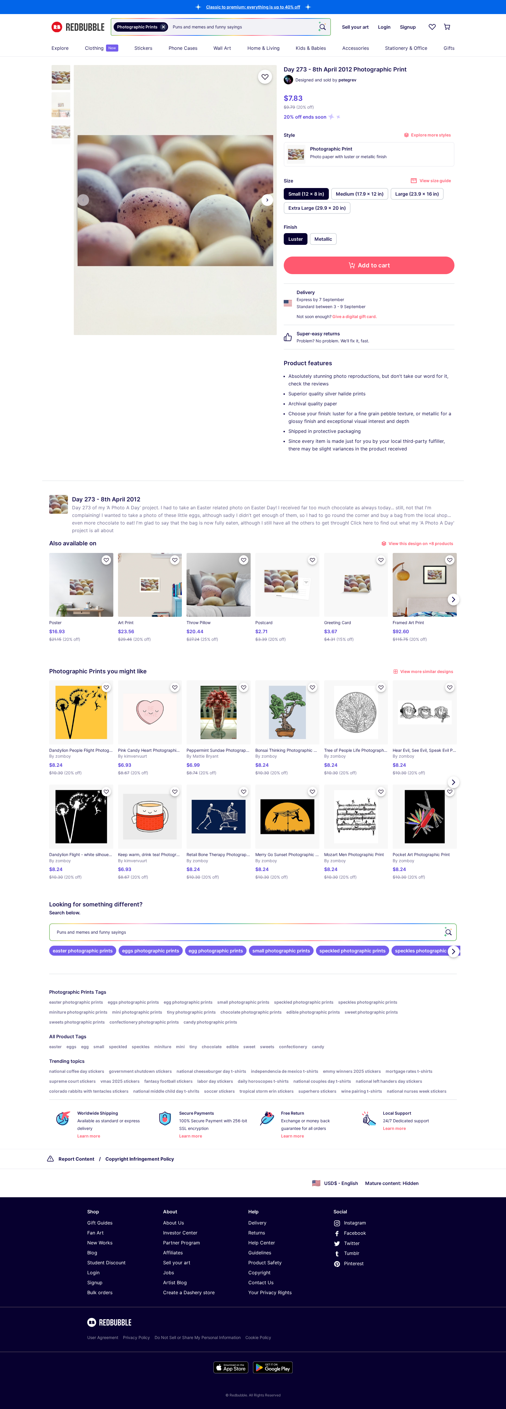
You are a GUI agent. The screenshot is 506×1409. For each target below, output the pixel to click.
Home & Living (263, 48)
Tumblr (351, 1253)
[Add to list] (265, 77)
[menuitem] (60, 48)
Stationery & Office (406, 48)
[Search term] (322, 27)
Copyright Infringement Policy (139, 1159)
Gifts (449, 48)
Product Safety (265, 1262)
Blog (92, 1253)
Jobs (168, 1272)
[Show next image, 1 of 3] (267, 200)
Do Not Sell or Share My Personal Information (198, 1337)
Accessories (355, 48)
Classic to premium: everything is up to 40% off (253, 6)
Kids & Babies (311, 48)
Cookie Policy (258, 1337)
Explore (60, 48)
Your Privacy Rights (270, 1292)
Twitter (352, 1243)
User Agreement (102, 1337)
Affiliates (173, 1253)
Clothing (100, 48)
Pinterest (354, 1263)
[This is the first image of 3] (83, 200)
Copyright (259, 1272)
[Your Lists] (432, 27)
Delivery (257, 1223)
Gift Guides (99, 1223)
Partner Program (181, 1243)
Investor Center (180, 1233)
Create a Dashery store (189, 1292)
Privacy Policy (136, 1337)
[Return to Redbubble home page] (78, 27)
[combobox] (220, 27)
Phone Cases (183, 48)
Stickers (143, 48)
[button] (253, 6)
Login (93, 1272)
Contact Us (260, 1282)
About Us (173, 1223)
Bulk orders (99, 1292)
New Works (99, 1243)
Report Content (76, 1159)
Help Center (261, 1243)
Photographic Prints (71, 992)
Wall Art (222, 48)
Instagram (355, 1223)
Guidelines (259, 1253)
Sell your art (176, 1262)
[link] (82, 951)
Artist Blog (175, 1282)
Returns (256, 1233)
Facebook (355, 1233)
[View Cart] (447, 27)
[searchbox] (253, 932)
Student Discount (106, 1262)
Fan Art (95, 1233)
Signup (94, 1282)
